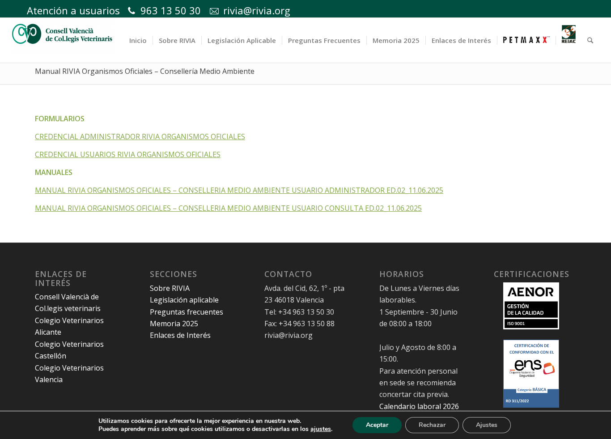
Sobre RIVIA (170, 288)
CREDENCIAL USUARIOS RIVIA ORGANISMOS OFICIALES (128, 154)
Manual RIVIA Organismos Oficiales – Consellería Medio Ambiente (145, 71)
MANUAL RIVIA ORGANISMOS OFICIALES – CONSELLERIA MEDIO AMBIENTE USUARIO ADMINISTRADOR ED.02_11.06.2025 (239, 190)
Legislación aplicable (184, 300)
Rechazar (432, 425)
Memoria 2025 (174, 323)
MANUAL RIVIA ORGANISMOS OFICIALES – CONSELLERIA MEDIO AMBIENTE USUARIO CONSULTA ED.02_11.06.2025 (228, 208)
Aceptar (377, 425)
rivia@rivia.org (256, 10)
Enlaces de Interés (180, 335)
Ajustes (486, 425)
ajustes (320, 429)
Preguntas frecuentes (186, 312)
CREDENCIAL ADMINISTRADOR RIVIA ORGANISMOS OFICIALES (140, 136)
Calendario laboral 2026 (419, 406)
